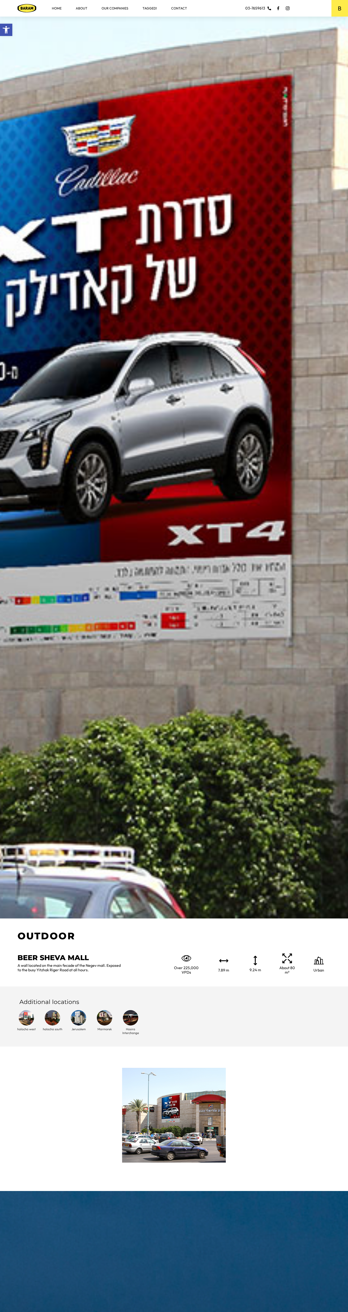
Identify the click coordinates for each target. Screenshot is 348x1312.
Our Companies (115, 8)
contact (179, 8)
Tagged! (150, 8)
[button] (6, 30)
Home (57, 8)
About (81, 8)
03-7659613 (255, 8)
